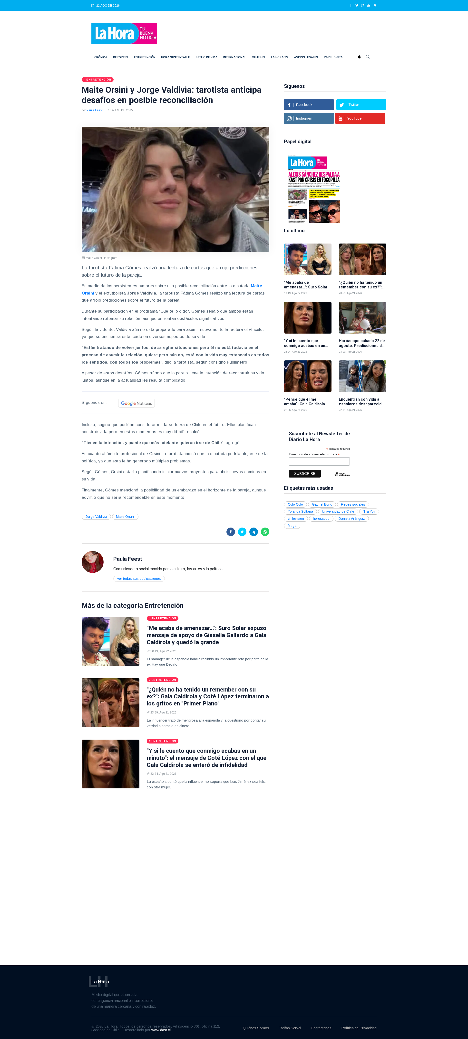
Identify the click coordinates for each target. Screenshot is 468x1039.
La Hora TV (279, 57)
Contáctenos (321, 1028)
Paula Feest (94, 110)
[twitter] (356, 5)
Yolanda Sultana (300, 511)
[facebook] (351, 5)
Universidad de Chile (338, 511)
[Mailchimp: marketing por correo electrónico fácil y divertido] (342, 478)
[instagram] (362, 5)
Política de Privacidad (359, 1028)
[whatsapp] (265, 532)
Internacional (234, 57)
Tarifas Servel (290, 1028)
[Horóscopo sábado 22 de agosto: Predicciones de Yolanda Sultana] (362, 318)
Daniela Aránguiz (352, 518)
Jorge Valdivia (96, 517)
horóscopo (321, 518)
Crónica (100, 57)
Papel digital (334, 57)
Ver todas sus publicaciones (139, 579)
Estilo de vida (206, 57)
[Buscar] (368, 57)
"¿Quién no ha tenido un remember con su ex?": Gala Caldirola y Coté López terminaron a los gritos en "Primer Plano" (208, 696)
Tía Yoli (369, 511)
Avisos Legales (306, 57)
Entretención (144, 57)
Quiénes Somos (256, 1028)
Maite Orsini (125, 517)
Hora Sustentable (175, 57)
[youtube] (368, 5)
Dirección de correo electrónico (314, 454)
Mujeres (258, 57)
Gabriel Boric (322, 504)
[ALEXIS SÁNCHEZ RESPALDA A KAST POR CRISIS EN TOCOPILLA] (311, 188)
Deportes (120, 57)
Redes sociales (353, 504)
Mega (292, 526)
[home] (124, 33)
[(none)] (93, 562)
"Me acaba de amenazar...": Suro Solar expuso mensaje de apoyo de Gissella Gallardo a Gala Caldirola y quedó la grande (206, 635)
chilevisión (296, 518)
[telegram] (375, 5)
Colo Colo (295, 504)
